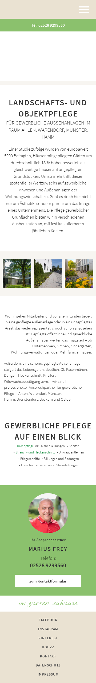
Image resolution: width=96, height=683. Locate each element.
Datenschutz (48, 665)
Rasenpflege (25, 446)
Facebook (48, 620)
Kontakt (48, 656)
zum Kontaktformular (48, 581)
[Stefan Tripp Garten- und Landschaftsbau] (23, 9)
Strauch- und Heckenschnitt (35, 452)
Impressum (48, 674)
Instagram (48, 629)
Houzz (48, 647)
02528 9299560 (51, 25)
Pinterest (48, 638)
